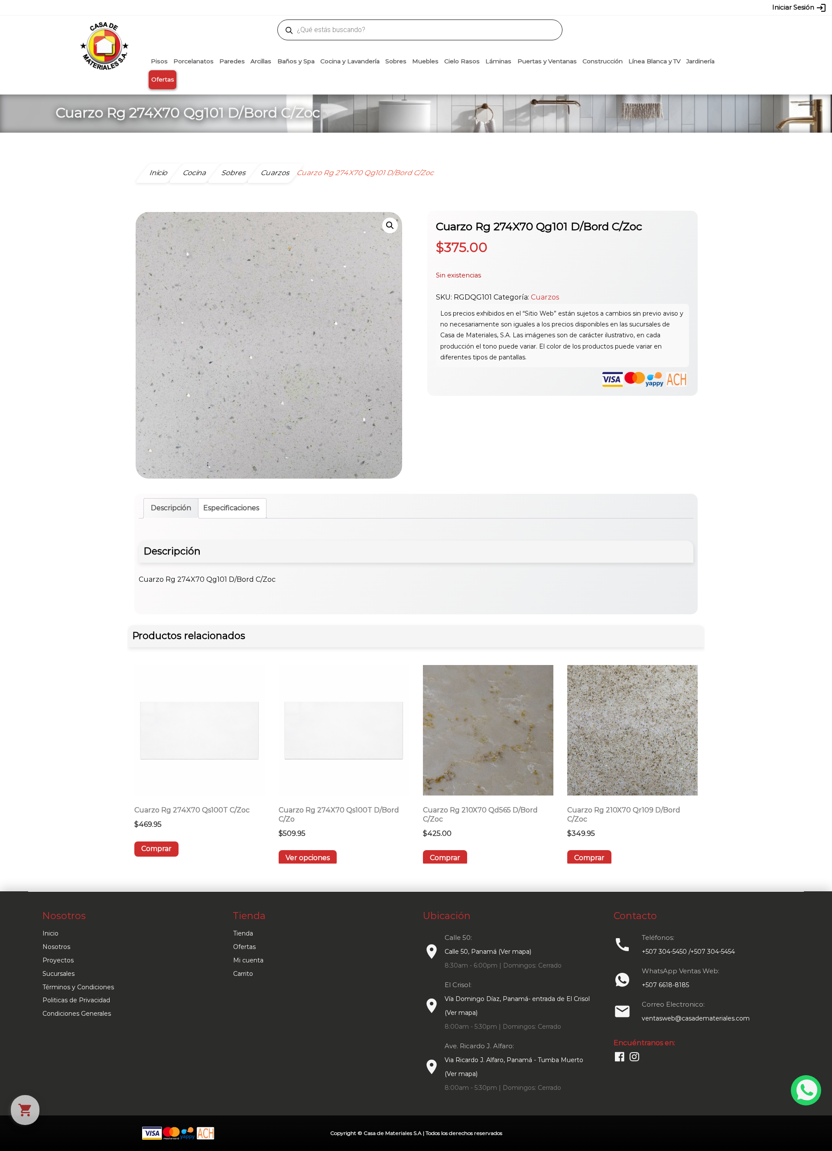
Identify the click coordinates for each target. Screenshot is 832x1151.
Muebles (425, 61)
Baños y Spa (296, 61)
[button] (390, 225)
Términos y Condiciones (78, 987)
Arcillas (260, 61)
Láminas (498, 61)
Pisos (159, 61)
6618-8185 (464, 7)
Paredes (232, 61)
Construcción (602, 61)
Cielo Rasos (462, 61)
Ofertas (162, 79)
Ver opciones (308, 858)
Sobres (395, 61)
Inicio (50, 933)
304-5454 (434, 7)
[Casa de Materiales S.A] (101, 33)
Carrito (243, 974)
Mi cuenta (248, 960)
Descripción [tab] (171, 508)
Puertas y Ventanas (547, 61)
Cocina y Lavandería (350, 61)
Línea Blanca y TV (654, 61)
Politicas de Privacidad (76, 1000)
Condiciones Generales (76, 1013)
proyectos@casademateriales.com (325, 7)
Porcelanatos (193, 61)
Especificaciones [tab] (231, 508)
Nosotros (56, 947)
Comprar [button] (156, 849)
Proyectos (58, 960)
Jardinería (700, 61)
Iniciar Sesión (799, 8)
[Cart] (25, 1110)
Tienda (243, 933)
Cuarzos (545, 297)
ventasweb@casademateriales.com (222, 7)
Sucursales (58, 974)
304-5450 (403, 7)
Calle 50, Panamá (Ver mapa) (488, 951)
